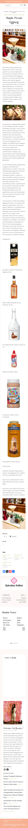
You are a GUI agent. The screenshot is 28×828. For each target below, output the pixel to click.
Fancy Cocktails (13, 14)
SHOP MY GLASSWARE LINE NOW (14, 1)
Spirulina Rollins (9, 26)
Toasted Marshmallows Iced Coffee (21, 598)
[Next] (23, 629)
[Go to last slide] (4, 629)
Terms (23, 825)
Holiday (21, 14)
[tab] (10, 643)
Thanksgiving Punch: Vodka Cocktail (6, 598)
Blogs (6, 14)
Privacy (18, 825)
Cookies (14, 826)
